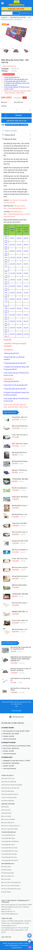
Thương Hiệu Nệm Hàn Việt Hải (9, 860)
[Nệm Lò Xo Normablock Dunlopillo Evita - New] (6, 428)
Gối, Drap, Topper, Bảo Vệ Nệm (9, 829)
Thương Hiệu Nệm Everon (8, 835)
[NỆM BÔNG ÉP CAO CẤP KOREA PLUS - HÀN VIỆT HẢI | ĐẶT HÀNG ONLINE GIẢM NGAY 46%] (5, 660)
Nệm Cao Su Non (6, 810)
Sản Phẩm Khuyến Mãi (7, 800)
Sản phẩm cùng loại (9, 643)
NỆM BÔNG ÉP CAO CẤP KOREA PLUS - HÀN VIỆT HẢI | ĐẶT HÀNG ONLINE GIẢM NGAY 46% (21, 658)
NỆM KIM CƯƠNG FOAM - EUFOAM (20, 611)
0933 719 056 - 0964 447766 (11, 748)
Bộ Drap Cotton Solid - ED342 (20, 541)
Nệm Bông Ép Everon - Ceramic (20, 514)
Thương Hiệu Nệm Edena (8, 838)
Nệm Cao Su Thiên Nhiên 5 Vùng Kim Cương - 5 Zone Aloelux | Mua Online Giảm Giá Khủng (20, 549)
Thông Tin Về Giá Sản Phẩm (9, 797)
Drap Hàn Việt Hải (6, 892)
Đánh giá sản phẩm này (9, 66)
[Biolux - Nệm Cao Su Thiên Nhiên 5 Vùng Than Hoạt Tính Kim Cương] (6, 446)
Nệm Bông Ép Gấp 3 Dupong (19, 461)
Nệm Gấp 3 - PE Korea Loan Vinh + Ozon (20, 470)
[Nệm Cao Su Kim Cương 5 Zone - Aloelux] (6, 605)
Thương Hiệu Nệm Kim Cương (9, 851)
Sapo (20, 947)
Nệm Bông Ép (5, 806)
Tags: (3, 124)
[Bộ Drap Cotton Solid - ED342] (6, 543)
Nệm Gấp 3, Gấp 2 (6, 866)
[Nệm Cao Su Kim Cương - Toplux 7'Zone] (6, 534)
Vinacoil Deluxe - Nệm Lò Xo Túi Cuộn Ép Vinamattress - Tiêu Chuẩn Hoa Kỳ (20, 417)
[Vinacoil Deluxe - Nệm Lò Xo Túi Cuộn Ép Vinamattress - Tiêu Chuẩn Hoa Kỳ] (6, 419)
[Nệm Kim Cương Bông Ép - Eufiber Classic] (6, 490)
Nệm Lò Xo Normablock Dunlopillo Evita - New (20, 426)
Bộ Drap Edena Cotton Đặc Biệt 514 (20, 576)
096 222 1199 (17, 704)
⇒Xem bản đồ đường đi (9, 739)
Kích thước (4, 102)
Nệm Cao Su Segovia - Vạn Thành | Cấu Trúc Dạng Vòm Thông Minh (20, 629)
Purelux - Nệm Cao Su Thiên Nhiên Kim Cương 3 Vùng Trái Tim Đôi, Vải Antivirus (20, 558)
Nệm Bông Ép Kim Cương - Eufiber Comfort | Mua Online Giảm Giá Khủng (20, 505)
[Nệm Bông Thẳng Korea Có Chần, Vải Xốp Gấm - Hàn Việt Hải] (5, 672)
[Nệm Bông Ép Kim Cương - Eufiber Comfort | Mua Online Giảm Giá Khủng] (6, 508)
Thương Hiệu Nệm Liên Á (8, 844)
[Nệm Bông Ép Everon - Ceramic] (6, 516)
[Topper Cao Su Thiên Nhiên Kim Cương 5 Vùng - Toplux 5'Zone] (6, 525)
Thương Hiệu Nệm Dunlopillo (9, 854)
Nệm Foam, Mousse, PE (7, 822)
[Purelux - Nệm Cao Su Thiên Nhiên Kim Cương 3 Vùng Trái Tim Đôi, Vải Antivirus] (6, 561)
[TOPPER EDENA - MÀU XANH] (6, 481)
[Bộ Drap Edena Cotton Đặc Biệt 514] (6, 578)
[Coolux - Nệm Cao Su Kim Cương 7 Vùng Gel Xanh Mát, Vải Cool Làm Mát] (6, 437)
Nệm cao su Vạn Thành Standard (10, 885)
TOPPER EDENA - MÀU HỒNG (20, 594)
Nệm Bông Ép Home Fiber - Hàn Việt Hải (16, 124)
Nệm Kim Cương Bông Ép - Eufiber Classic (20, 488)
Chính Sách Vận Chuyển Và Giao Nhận (11, 785)
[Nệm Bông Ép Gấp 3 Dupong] (6, 463)
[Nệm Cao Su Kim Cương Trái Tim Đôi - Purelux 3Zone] (6, 570)
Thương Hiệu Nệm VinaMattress (10, 841)
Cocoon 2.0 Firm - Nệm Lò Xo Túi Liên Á (20, 620)
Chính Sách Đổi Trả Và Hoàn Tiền (10, 788)
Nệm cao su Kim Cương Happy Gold (11, 882)
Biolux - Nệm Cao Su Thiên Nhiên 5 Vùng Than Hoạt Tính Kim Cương (20, 443)
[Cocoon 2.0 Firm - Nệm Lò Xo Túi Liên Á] (6, 623)
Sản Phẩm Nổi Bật (6, 869)
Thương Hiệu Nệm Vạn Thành (9, 847)
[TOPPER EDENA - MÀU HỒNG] (6, 596)
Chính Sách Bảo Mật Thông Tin (9, 794)
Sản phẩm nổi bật (10, 412)
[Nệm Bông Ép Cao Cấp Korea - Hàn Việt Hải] (5, 691)
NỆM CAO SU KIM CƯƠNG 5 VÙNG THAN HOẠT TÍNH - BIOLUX (20, 585)
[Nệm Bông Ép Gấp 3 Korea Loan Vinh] (6, 455)
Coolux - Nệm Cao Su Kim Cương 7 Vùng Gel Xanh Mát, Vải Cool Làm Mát (20, 435)
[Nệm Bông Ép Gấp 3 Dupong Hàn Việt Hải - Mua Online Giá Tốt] (5, 650)
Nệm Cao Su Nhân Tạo (7, 876)
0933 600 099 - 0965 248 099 (11, 763)
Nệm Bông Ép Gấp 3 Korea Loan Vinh (20, 452)
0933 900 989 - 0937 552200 (11, 733)
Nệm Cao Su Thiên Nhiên (8, 819)
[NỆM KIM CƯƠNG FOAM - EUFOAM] (6, 614)
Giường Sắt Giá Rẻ (6, 813)
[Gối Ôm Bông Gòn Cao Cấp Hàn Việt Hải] (5, 681)
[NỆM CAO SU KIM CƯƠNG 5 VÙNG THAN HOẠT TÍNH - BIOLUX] (6, 587)
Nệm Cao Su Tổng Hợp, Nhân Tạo (10, 825)
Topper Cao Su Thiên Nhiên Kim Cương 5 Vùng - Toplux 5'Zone (20, 523)
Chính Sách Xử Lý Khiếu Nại (8, 781)
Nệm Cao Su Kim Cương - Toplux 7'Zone (20, 532)
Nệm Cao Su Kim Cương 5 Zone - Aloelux (20, 603)
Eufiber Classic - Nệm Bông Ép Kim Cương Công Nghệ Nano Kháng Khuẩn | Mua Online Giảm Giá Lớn (20, 496)
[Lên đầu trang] (29, 930)
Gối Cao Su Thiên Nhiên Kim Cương (11, 888)
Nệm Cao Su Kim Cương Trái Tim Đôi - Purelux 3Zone (20, 567)
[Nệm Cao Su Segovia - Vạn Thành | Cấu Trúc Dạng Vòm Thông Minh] (6, 631)
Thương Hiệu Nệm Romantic (9, 857)
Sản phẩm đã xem (25, 13)
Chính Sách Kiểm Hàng (7, 791)
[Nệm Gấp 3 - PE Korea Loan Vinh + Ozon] (6, 472)
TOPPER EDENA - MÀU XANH (20, 479)
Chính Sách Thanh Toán (8, 778)
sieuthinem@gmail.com (11, 914)
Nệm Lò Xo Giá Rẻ (6, 816)
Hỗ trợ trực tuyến (16, 710)
